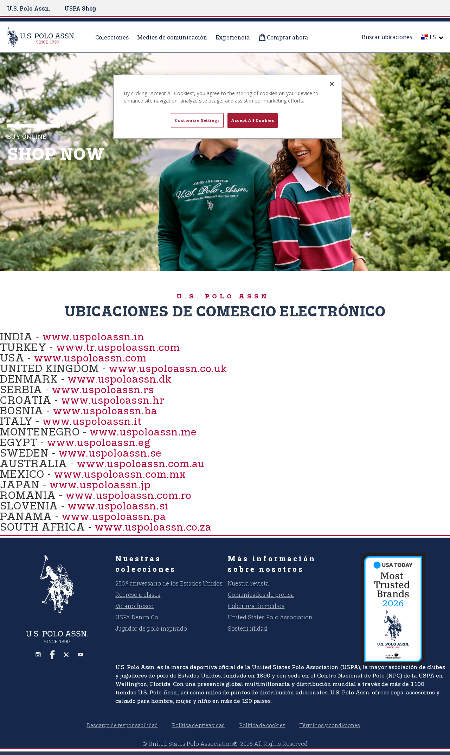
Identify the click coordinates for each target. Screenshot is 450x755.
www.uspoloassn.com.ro (129, 495)
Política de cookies (262, 725)
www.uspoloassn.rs (103, 390)
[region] (227, 107)
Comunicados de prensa (261, 594)
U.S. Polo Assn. (28, 8)
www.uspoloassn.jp (100, 485)
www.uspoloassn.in (93, 337)
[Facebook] (52, 654)
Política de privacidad (198, 725)
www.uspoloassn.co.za (153, 527)
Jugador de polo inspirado (151, 628)
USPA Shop (80, 8)
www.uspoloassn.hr (113, 400)
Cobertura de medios (256, 605)
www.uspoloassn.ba (105, 411)
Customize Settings (197, 120)
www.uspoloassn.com (90, 358)
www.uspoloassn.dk (120, 379)
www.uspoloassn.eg (98, 443)
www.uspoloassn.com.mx (120, 474)
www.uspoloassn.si (118, 506)
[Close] (332, 84)
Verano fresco (134, 605)
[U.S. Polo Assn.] (45, 37)
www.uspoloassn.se (110, 453)
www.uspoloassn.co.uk (168, 369)
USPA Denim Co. (137, 617)
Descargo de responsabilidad (122, 725)
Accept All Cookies (252, 120)
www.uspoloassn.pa (114, 517)
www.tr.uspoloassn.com (118, 347)
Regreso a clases (137, 594)
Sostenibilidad (247, 628)
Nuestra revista (248, 583)
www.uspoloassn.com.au (141, 464)
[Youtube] (80, 654)
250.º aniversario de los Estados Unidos (169, 583)
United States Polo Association (270, 617)
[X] (66, 654)
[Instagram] (38, 654)
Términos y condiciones (330, 725)
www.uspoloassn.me (143, 432)
